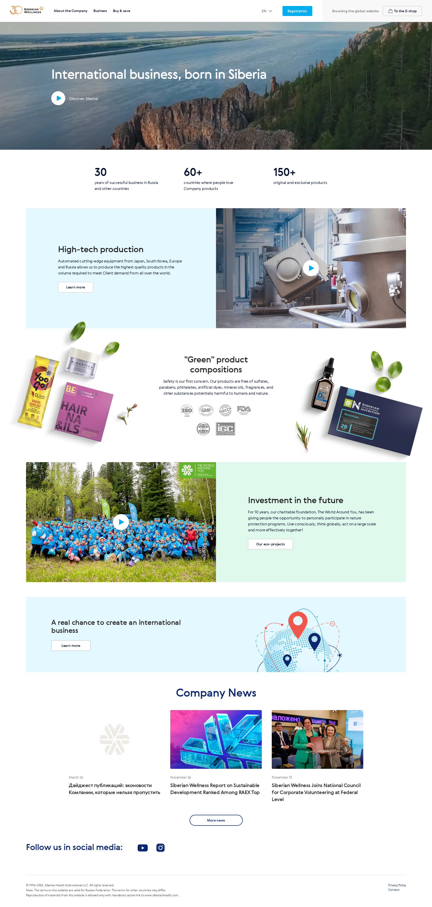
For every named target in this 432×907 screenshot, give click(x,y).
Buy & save (121, 10)
